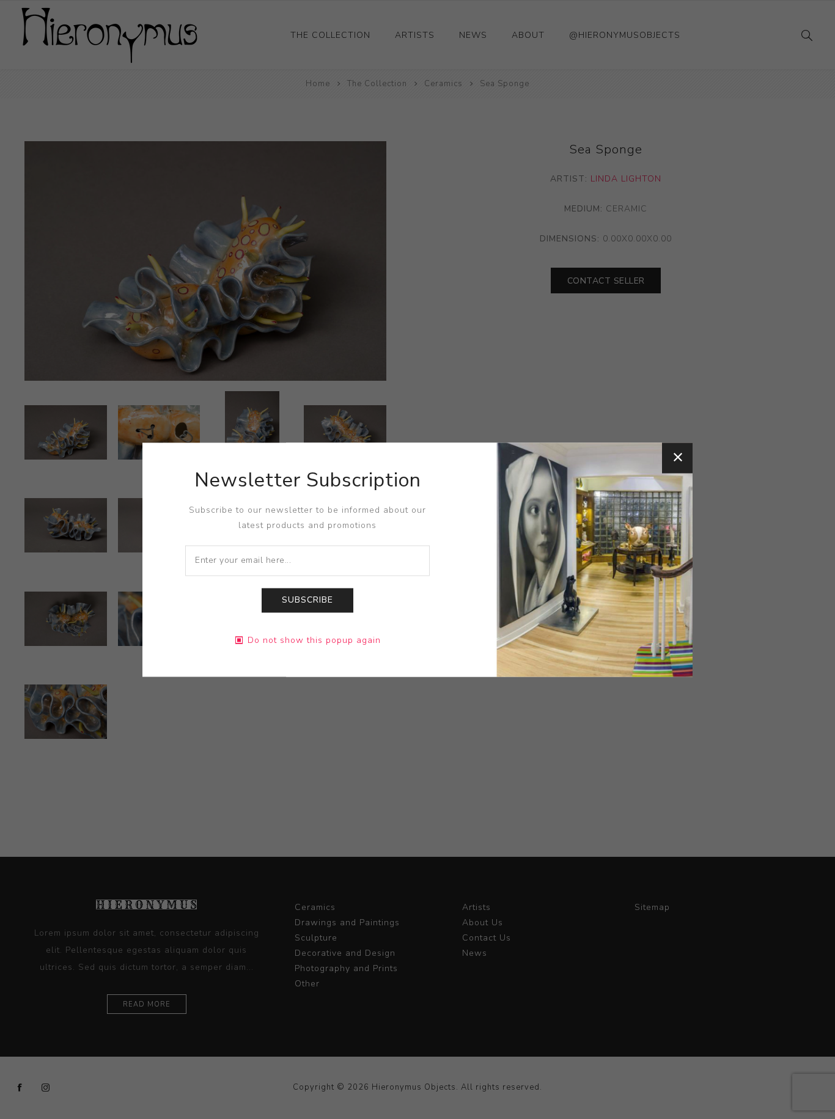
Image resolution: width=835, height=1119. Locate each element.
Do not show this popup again (314, 640)
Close (677, 457)
